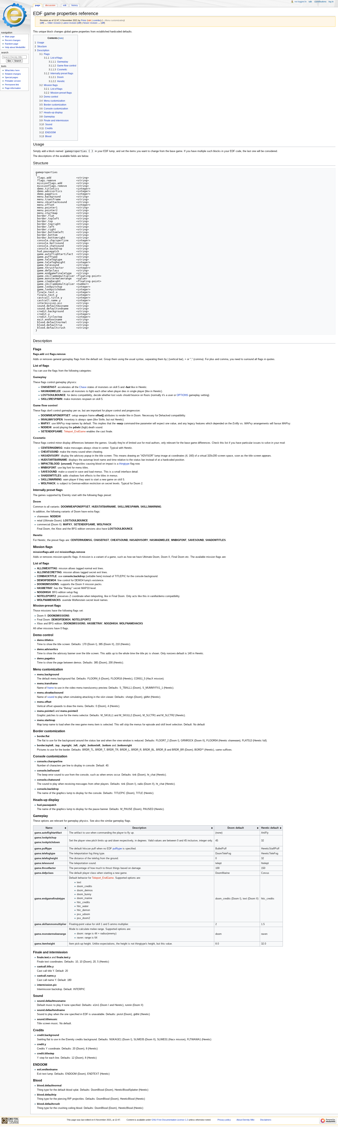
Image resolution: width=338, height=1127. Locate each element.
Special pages (11, 77)
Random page (11, 44)
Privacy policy (224, 1120)
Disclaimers (265, 1120)
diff (42, 23)
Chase (82, 387)
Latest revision (69, 23)
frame (50, 687)
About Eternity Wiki (245, 1120)
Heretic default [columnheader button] (270, 828)
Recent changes (13, 40)
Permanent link (12, 84)
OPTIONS (182, 395)
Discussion (50, 5)
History (74, 5)
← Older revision (53, 23)
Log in (331, 1)
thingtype (124, 463)
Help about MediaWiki (15, 47)
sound (50, 697)
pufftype (117, 848)
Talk (310, 1)
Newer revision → (91, 23)
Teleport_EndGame (75, 431)
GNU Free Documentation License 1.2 (170, 1120)
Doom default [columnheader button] (235, 828)
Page (37, 5)
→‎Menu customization (113, 20)
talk (89, 20)
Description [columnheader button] (139, 828)
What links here (12, 70)
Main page (10, 36)
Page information (13, 88)
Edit (64, 5)
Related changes (13, 74)
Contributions (320, 1)
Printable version (13, 81)
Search (4, 52)
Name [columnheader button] (49, 828)
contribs (97, 20)
